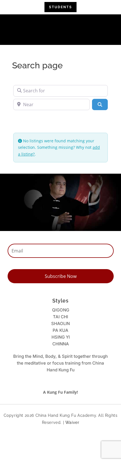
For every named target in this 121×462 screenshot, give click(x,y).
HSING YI (60, 337)
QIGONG (60, 310)
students (60, 7)
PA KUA (60, 330)
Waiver (72, 422)
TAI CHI (60, 316)
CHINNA (60, 343)
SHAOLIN (60, 323)
